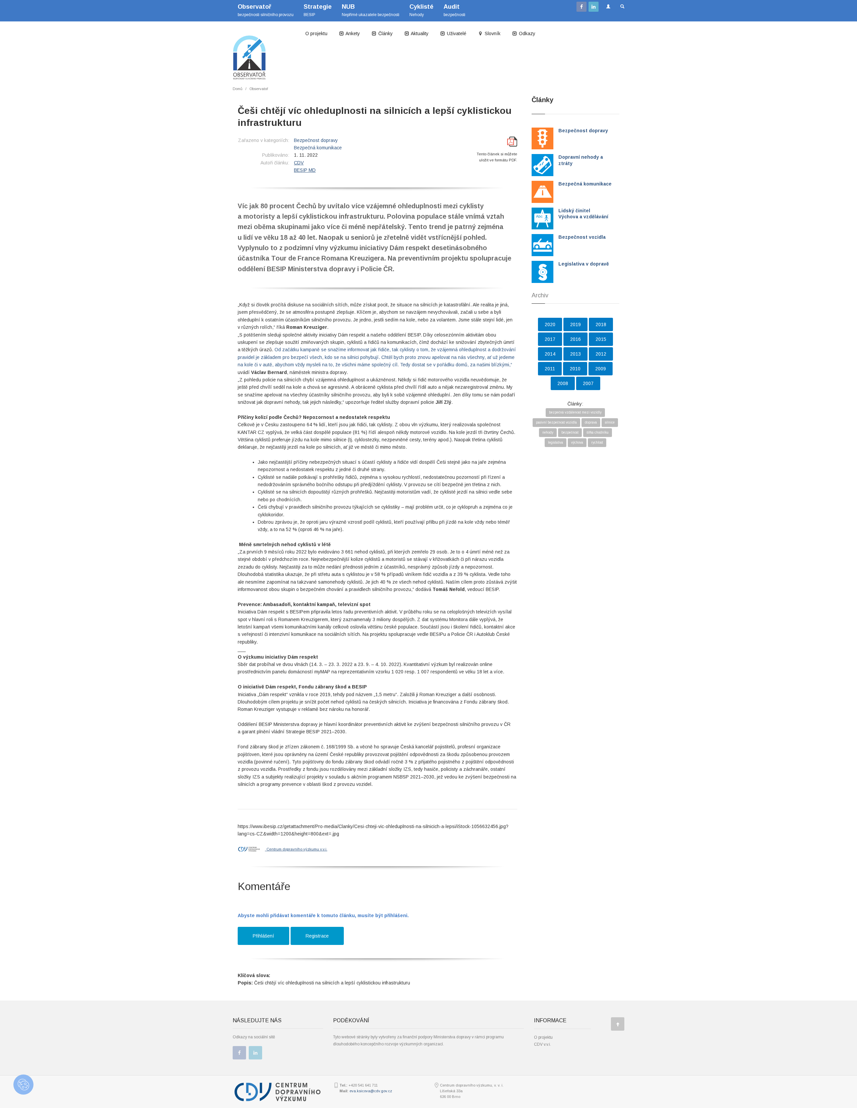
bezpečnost (569, 432)
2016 (575, 339)
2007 (588, 383)
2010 (575, 368)
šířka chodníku (598, 432)
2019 (575, 324)
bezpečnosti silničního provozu (266, 10)
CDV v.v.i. (542, 1044)
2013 (575, 354)
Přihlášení (263, 936)
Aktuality (419, 33)
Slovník (491, 33)
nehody (547, 432)
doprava (591, 422)
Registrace (317, 936)
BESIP (318, 10)
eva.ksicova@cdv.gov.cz (370, 1091)
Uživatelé (456, 33)
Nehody (421, 10)
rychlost (597, 442)
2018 (601, 324)
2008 (562, 383)
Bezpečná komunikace (318, 147)
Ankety (352, 33)
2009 (600, 368)
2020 (550, 324)
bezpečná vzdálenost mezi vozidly (575, 412)
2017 (550, 339)
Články (385, 33)
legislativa (555, 442)
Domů (237, 89)
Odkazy (526, 33)
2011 (550, 368)
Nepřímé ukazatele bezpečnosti (370, 10)
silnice (610, 422)
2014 (550, 354)
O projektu (316, 33)
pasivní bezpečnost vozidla (556, 422)
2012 (601, 354)
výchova (577, 442)
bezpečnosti (454, 10)
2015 (601, 339)
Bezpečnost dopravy (316, 140)
